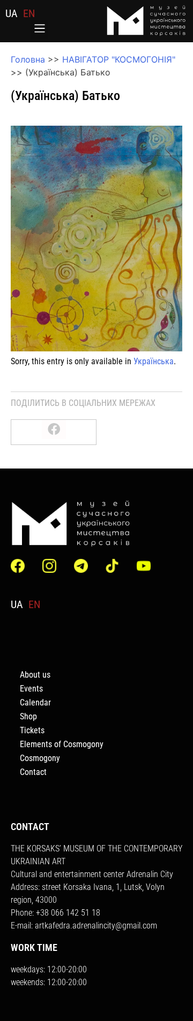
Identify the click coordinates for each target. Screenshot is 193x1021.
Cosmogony (40, 758)
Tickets (32, 730)
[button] (39, 29)
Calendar (35, 702)
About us (35, 675)
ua (11, 13)
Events (31, 689)
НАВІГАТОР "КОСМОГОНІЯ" (118, 59)
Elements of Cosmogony (61, 744)
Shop (28, 716)
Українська (153, 361)
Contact (33, 772)
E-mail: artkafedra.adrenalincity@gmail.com (84, 925)
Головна (28, 59)
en (29, 13)
